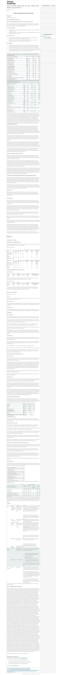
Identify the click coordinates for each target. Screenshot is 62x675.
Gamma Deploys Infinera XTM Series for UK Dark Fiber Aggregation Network (20, 669)
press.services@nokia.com (23, 657)
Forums (23, 5)
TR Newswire (11, 3)
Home (8, 5)
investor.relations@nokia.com (24, 658)
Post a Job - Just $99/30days (47, 37)
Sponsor (37, 5)
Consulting (19, 5)
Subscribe (33, 5)
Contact (29, 5)
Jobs (26, 5)
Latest (13, 7)
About (11, 5)
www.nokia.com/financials (22, 24)
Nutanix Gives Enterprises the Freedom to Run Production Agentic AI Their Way (19, 668)
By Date (20, 7)
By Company (16, 7)
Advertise (14, 5)
